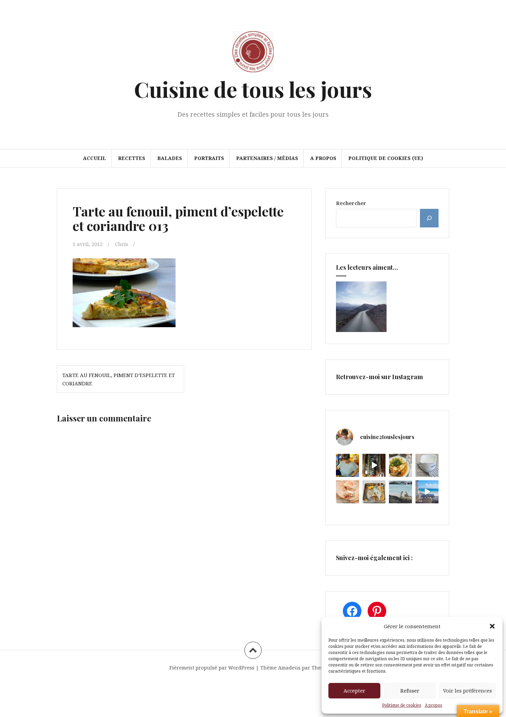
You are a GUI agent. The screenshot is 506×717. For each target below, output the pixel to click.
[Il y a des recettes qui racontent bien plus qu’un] (400, 465)
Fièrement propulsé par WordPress (211, 667)
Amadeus (289, 667)
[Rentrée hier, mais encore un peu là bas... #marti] (427, 491)
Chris (121, 243)
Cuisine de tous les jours (253, 89)
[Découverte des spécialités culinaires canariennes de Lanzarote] (361, 306)
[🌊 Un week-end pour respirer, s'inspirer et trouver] (400, 491)
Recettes (131, 158)
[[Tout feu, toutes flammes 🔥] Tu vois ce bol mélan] (427, 465)
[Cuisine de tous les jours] (253, 53)
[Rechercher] (429, 218)
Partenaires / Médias (267, 158)
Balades (169, 158)
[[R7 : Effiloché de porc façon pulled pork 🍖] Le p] (347, 491)
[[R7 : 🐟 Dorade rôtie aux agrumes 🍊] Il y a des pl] (374, 491)
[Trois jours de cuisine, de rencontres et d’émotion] (347, 465)
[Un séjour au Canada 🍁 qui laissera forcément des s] (374, 465)
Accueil (94, 158)
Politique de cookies (401, 705)
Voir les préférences (467, 690)
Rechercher (351, 203)
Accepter (354, 690)
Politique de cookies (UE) (385, 158)
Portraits (209, 158)
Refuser (409, 690)
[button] (492, 626)
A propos (433, 705)
